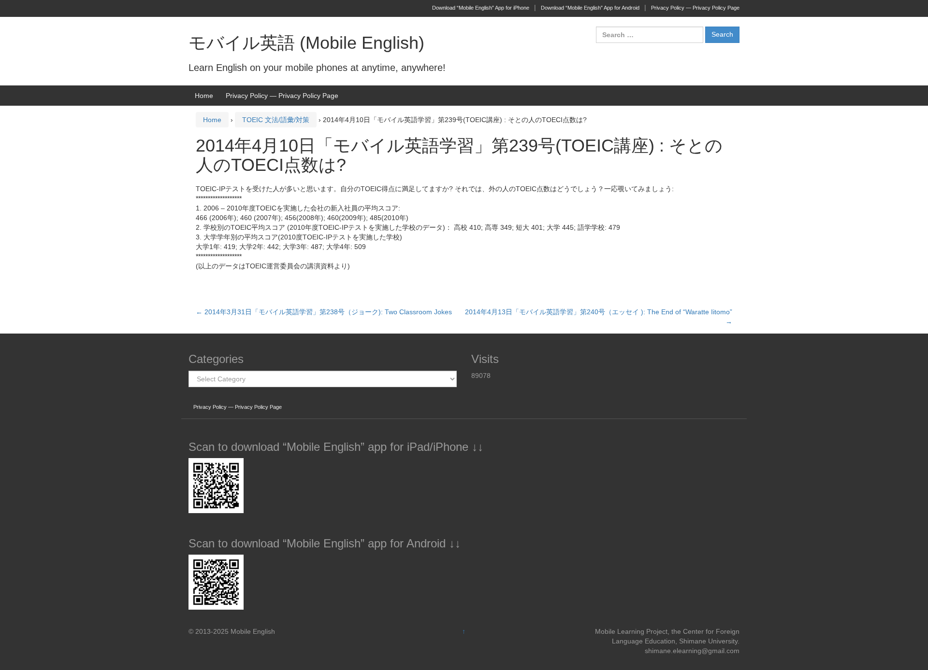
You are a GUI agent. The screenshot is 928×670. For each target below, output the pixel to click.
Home (204, 95)
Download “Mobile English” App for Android (590, 8)
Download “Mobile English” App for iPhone (480, 8)
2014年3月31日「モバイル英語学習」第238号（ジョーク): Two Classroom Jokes (324, 312)
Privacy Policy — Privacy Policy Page (695, 8)
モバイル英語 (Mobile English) (306, 43)
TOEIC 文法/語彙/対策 (275, 120)
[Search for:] (649, 35)
